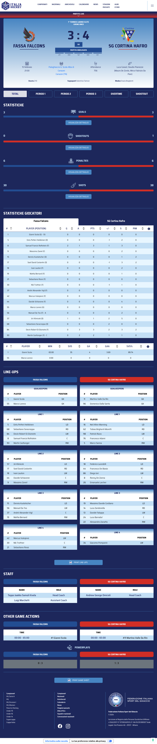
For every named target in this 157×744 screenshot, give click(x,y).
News (95, 4)
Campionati (42, 4)
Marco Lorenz (27, 358)
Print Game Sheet (80, 680)
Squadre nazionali (64, 713)
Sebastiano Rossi (21, 547)
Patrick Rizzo (96, 434)
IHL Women (10, 705)
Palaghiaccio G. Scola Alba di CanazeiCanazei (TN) (61, 70)
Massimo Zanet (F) (37, 251)
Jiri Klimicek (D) (37, 318)
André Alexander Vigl (23, 512)
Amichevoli (69, 4)
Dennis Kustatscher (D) (37, 256)
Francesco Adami (97, 438)
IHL (7, 699)
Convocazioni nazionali (65, 716)
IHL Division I (11, 702)
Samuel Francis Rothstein (25, 438)
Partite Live (78, 14)
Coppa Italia (10, 722)
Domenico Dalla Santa (100, 403)
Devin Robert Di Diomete (25, 434)
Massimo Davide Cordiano (101, 503)
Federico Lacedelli (98, 464)
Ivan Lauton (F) (37, 268)
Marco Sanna (96, 443)
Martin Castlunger (21, 443)
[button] (7, 228)
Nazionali (56, 4)
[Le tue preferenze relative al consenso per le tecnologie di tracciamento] (153, 740)
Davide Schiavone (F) (37, 301)
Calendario (84, 4)
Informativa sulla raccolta (56, 741)
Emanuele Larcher (98, 482)
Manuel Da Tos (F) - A (37, 312)
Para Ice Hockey (12, 708)
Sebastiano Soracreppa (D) (37, 324)
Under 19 (9, 710)
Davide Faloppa (97, 512)
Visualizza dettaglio (78, 122)
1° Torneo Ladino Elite (78, 22)
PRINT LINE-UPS (81, 562)
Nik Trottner (19, 542)
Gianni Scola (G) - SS (37, 234)
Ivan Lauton (19, 473)
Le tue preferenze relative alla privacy (89, 741)
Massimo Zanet (20, 482)
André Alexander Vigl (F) (37, 290)
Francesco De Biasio (99, 468)
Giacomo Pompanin (98, 542)
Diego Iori (94, 473)
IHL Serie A (10, 696)
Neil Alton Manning (98, 424)
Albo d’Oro (117, 6)
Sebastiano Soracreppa (24, 429)
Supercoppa (10, 719)
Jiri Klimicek (19, 464)
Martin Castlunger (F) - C (37, 335)
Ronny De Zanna (97, 478)
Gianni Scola (27, 352)
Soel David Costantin (23, 468)
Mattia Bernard (20, 517)
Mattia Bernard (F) (37, 273)
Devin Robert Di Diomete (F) (37, 329)
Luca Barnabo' (96, 517)
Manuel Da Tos (20, 508)
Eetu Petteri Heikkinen (24, 424)
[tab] (15, 94)
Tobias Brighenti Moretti (100, 429)
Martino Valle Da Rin (99, 399)
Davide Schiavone (22, 478)
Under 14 (9, 716)
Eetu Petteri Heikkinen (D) (37, 240)
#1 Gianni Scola (58, 638)
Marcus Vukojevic (21, 538)
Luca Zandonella (97, 508)
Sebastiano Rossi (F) (37, 279)
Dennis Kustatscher (22, 503)
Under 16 (9, 713)
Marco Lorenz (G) (37, 307)
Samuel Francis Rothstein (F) (37, 245)
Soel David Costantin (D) (37, 262)
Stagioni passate (106, 6)
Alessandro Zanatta (99, 522)
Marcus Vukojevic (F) (37, 296)
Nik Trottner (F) (37, 284)
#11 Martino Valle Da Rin (135, 638)
